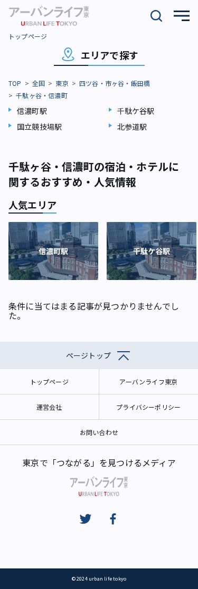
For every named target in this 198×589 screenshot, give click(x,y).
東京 (61, 83)
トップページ (27, 36)
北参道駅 (132, 126)
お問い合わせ (99, 432)
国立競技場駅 (39, 126)
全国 (38, 83)
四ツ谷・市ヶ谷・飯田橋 (114, 83)
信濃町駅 (32, 110)
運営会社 (49, 406)
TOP (15, 83)
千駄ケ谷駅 (136, 110)
